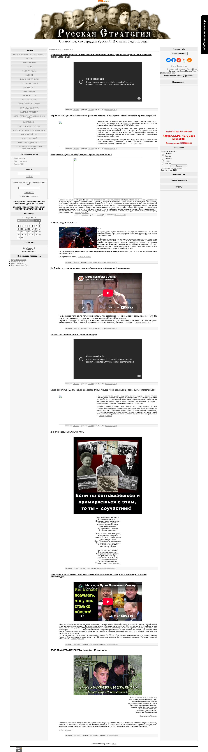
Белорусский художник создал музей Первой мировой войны (81, 155)
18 (25, 232)
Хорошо (168, 156)
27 (32, 235)
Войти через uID (178, 54)
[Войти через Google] (184, 60)
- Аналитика (17, 161)
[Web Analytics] (104, 2)
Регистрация (166, 73)
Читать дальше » (136, 143)
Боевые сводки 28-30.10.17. (64, 222)
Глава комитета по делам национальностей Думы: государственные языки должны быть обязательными (103, 390)
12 (29, 229)
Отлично (168, 153)
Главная (52, 49)
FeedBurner (34, 196)
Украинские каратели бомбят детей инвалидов (74, 334)
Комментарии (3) (112, 735)
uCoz (114, 744)
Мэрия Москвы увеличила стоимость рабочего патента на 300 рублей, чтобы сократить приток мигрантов (103, 116)
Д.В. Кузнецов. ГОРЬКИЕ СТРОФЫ (68, 432)
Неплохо (168, 158)
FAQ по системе (17, 263)
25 (25, 235)
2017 (59, 49)
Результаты (165, 168)
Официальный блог (18, 260)
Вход (174, 73)
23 (18, 235)
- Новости (17, 158)
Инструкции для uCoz (19, 265)
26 (29, 235)
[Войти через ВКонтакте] (168, 60)
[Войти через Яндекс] (178, 60)
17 (22, 232)
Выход (189, 69)
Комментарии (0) (111, 109)
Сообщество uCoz (18, 261)
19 (29, 232)
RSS (195, 69)
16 (18, 232)
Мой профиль (180, 69)
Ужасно (168, 163)
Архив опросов (177, 168)
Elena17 (90, 109)
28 (36, 235)
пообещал (127, 123)
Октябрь (66, 49)
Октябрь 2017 (29, 218)
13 (32, 229)
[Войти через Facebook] (173, 60)
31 (22, 237)
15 (40, 229)
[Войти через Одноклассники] (189, 60)
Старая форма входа (179, 66)
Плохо (167, 161)
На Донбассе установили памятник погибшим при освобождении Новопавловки (90, 268)
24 (22, 235)
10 (22, 229)
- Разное (16, 164)
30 (18, 237)
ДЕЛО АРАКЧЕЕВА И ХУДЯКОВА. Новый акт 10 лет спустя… (80, 650)
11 (25, 229)
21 (36, 232)
